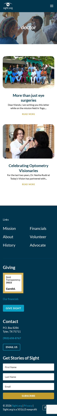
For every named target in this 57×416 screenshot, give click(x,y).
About (8, 236)
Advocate (38, 245)
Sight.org (17, 405)
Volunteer (38, 236)
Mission (9, 228)
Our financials (10, 299)
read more (28, 113)
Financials (38, 228)
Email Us (11, 347)
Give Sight (13, 308)
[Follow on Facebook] (45, 407)
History (9, 245)
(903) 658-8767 (12, 338)
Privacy (28, 405)
